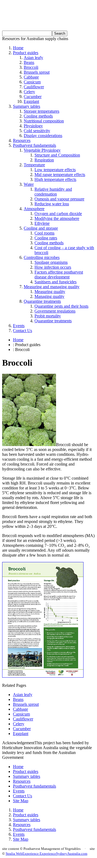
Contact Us (22, 330)
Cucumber (32, 96)
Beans (29, 62)
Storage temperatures (41, 111)
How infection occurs (52, 267)
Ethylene (42, 223)
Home (18, 48)
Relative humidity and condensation (53, 191)
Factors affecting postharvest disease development (58, 274)
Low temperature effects (55, 169)
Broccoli (31, 67)
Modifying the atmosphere (56, 218)
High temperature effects (55, 179)
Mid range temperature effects (59, 174)
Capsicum (32, 82)
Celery (29, 91)
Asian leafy (33, 57)
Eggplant (31, 101)
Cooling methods (38, 116)
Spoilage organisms (51, 262)
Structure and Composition (57, 155)
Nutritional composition (44, 121)
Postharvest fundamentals (34, 145)
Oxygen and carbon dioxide (58, 213)
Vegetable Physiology (42, 150)
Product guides (25, 52)
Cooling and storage (41, 228)
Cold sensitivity (37, 130)
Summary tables (26, 106)
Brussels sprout (37, 72)
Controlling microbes (42, 257)
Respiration (44, 160)
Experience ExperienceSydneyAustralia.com (54, 853)
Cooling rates (45, 238)
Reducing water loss (51, 204)
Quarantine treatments (42, 301)
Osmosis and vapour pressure (59, 199)
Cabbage (31, 77)
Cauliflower (34, 86)
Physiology (33, 125)
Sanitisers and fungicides (55, 282)
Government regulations (54, 311)
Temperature (34, 164)
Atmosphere (34, 208)
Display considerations (43, 135)
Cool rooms (44, 233)
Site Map (20, 800)
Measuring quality (49, 291)
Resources (21, 140)
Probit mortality (47, 316)
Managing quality (49, 296)
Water (29, 184)
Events (19, 325)
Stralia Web (14, 853)
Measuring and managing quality (51, 286)
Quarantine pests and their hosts (61, 306)
